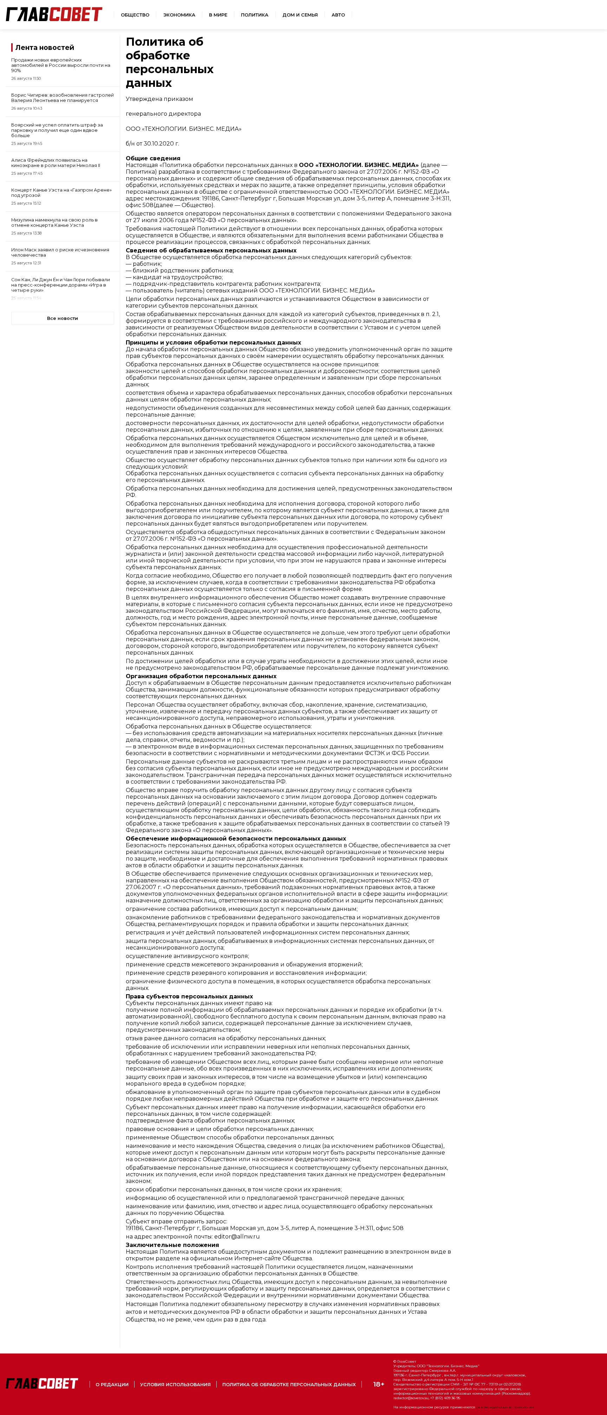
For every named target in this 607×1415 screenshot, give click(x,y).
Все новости (62, 318)
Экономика (179, 15)
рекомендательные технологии (505, 1407)
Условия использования (175, 1384)
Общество (135, 15)
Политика (254, 15)
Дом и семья (300, 15)
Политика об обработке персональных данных (289, 1384)
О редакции (112, 1384)
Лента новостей (44, 47)
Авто (338, 15)
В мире (218, 15)
